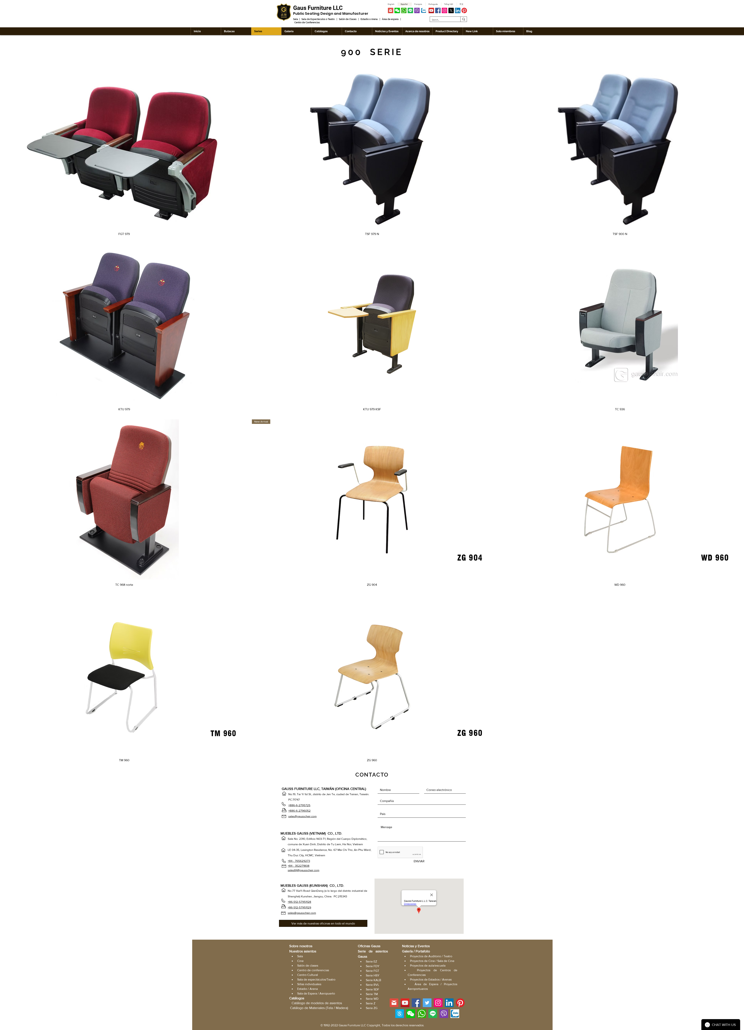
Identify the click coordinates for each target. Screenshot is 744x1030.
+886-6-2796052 (299, 810)
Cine (300, 961)
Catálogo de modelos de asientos (317, 1003)
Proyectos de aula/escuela (427, 965)
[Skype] (399, 1013)
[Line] (410, 10)
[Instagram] (444, 10)
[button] (397, 10)
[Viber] (417, 10)
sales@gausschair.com (302, 816)
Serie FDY (372, 966)
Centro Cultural (307, 974)
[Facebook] (438, 10)
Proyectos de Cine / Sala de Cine (432, 961)
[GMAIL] (390, 10)
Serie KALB (373, 980)
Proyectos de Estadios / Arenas (431, 979)
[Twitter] (427, 1002)
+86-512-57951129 (299, 907)
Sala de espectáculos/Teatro (316, 979)
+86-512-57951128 (299, 901)
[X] (451, 10)
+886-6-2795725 (299, 805)
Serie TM (372, 994)
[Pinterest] (464, 10)
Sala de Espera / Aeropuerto (316, 993)
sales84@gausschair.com (303, 870)
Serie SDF (372, 989)
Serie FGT (372, 970)
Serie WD (372, 998)
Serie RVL (372, 984)
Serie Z (370, 1003)
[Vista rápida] (124, 149)
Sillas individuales (309, 984)
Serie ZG (371, 1008)
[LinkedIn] (457, 10)
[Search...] (463, 19)
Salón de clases (307, 965)
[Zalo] (423, 10)
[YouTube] (431, 10)
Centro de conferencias (313, 970)
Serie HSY (372, 975)
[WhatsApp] (403, 10)
